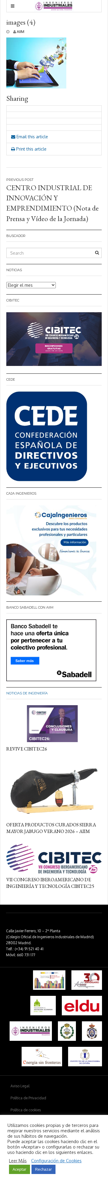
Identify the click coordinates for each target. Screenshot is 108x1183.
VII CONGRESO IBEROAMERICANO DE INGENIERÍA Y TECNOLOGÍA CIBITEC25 (50, 882)
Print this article (30, 148)
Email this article (31, 136)
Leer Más (18, 1160)
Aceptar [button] (19, 1169)
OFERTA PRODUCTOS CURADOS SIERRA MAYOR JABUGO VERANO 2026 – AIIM (51, 828)
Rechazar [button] (43, 1169)
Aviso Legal (19, 1086)
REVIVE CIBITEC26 (26, 749)
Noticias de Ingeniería (27, 693)
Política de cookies (25, 1110)
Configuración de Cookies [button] (56, 1160)
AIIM (20, 31)
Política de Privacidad (28, 1098)
